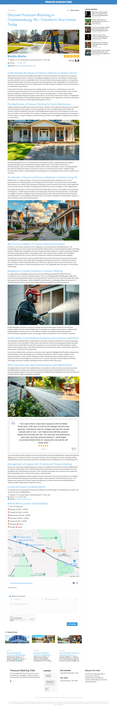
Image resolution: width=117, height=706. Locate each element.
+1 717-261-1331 (20, 63)
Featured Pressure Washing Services (21, 583)
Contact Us (63, 697)
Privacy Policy (79, 697)
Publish (73, 624)
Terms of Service (71, 697)
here (62, 704)
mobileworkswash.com (23, 499)
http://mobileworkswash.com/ (26, 66)
